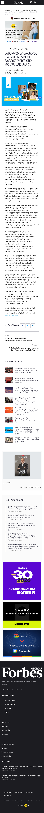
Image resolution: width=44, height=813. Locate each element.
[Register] (35, 2)
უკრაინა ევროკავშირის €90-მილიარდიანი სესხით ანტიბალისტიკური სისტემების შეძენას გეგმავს (22, 535)
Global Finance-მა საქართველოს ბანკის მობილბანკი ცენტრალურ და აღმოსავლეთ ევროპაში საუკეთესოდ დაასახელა (23, 546)
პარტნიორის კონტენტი (29, 10)
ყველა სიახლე (16, 10)
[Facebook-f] (4, 689)
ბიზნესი (5, 726)
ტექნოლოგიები (8, 744)
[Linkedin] (17, 689)
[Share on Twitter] (27, 325)
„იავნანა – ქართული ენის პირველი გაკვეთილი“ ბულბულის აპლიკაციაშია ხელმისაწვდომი (21, 525)
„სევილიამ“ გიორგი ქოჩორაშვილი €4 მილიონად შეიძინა (25, 420)
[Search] (31, 2)
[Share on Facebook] (22, 325)
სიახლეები (6, 722)
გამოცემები (6, 756)
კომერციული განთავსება (14, 70)
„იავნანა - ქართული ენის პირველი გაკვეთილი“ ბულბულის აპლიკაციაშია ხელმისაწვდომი (27, 390)
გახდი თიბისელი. (12, 315)
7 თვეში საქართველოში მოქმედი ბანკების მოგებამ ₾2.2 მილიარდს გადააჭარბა (27, 439)
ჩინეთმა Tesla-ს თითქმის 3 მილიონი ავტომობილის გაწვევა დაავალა (26, 380)
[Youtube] (13, 689)
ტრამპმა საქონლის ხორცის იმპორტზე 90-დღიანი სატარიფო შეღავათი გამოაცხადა (26, 370)
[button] (2, 2)
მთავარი (7, 10)
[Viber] (22, 689)
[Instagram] (8, 689)
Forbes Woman (7, 752)
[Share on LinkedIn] (32, 325)
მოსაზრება (6, 730)
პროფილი (5, 734)
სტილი (4, 748)
